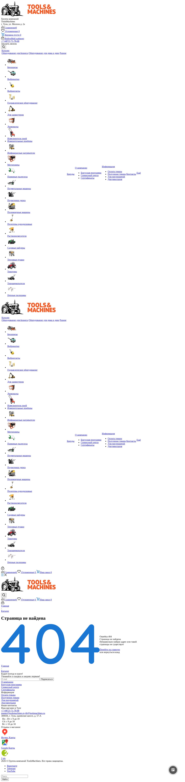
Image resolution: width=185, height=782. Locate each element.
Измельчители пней (17, 138)
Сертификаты (87, 178)
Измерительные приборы (19, 141)
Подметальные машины (19, 188)
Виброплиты (13, 91)
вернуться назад (112, 652)
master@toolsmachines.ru (13, 713)
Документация (115, 179)
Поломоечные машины (18, 212)
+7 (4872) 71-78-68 (10, 41)
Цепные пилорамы (16, 295)
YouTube (11, 771)
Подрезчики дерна (16, 200)
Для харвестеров (15, 115)
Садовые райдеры (16, 248)
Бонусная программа (91, 173)
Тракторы (12, 271)
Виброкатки (13, 79)
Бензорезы (12, 67)
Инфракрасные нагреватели (21, 153)
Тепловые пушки (15, 259)
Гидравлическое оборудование (22, 103)
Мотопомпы (13, 165)
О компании (7, 682)
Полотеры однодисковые (19, 224)
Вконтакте (12, 766)
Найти (5, 779)
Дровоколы (12, 126)
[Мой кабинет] (2, 568)
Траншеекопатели (16, 283)
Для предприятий (116, 176)
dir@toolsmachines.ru (35, 713)
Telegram (11, 768)
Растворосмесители (17, 236)
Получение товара (117, 174)
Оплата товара (115, 171)
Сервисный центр (90, 175)
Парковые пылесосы (17, 176)
